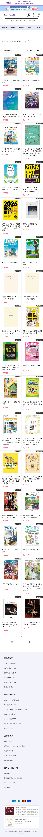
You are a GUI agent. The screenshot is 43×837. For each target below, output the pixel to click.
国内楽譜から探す (10, 668)
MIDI (39, 27)
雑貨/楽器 (21, 27)
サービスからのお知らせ (12, 724)
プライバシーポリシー (11, 783)
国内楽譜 (4, 27)
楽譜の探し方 (8, 751)
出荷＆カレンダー (10, 755)
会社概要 (7, 787)
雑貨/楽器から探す (10, 677)
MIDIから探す (9, 687)
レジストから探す (10, 682)
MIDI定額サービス (10, 705)
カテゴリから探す (10, 663)
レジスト (30, 27)
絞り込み (29, 50)
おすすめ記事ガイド (11, 714)
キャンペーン (8, 728)
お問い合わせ (8, 760)
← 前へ (11, 642)
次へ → (31, 642)
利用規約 (7, 773)
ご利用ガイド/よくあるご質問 (14, 746)
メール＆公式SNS (10, 719)
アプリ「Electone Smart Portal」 (16, 709)
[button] (38, 14)
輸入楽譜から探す (10, 673)
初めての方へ (8, 741)
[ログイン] (28, 14)
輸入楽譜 (12, 27)
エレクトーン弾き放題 (11, 700)
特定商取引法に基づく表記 (13, 778)
